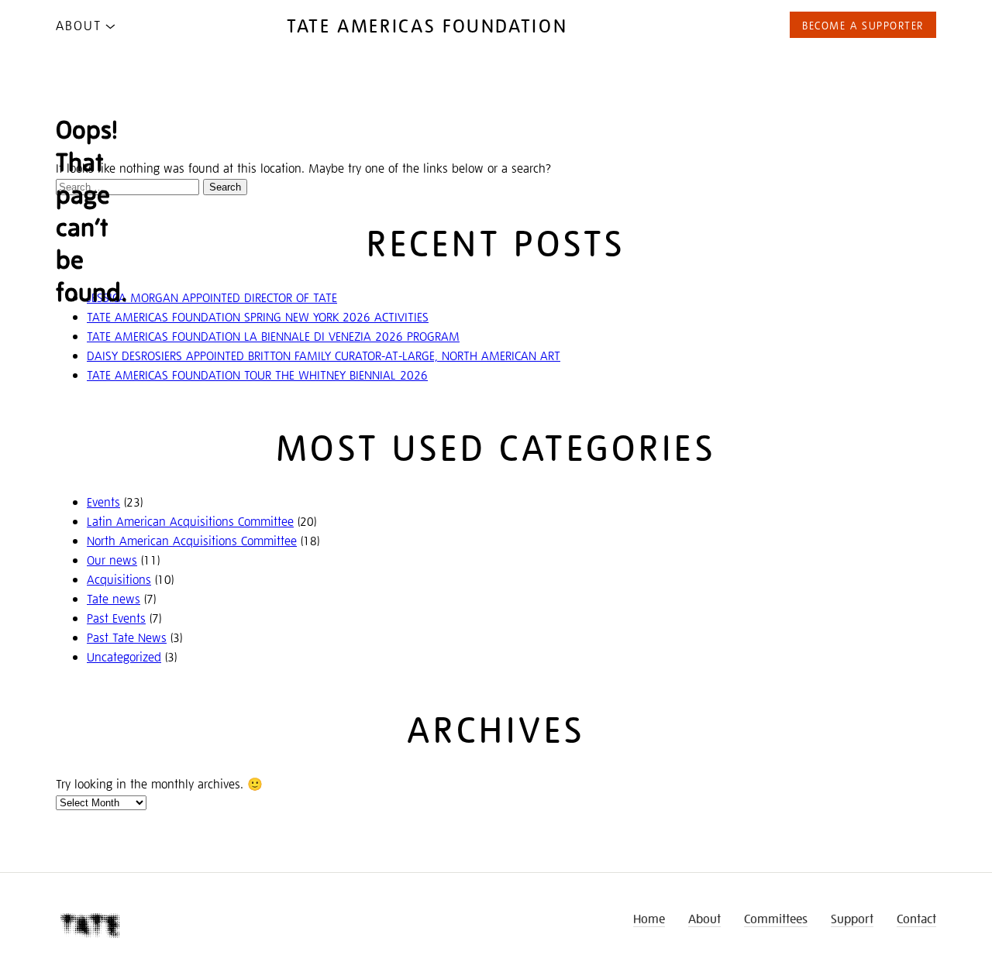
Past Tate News (127, 637)
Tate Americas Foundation (427, 24)
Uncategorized (124, 656)
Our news (112, 559)
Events (103, 501)
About (79, 24)
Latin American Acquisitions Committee (190, 521)
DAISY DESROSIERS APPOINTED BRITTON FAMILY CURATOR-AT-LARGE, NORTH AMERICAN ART (323, 355)
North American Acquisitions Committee (192, 540)
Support (852, 918)
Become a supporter (863, 25)
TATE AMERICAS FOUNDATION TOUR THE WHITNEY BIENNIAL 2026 (257, 374)
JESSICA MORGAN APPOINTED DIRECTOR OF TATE (212, 297)
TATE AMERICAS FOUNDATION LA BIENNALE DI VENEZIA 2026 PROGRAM (273, 336)
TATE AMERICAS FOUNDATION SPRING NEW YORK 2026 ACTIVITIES (258, 316)
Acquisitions (119, 579)
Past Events (116, 618)
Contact (916, 918)
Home (649, 918)
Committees (776, 918)
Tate (91, 925)
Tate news (113, 598)
